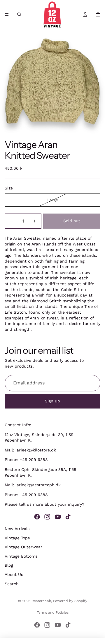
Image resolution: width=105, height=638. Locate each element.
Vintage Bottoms (21, 556)
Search (12, 583)
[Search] (19, 14)
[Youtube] (57, 516)
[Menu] (6, 14)
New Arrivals (17, 528)
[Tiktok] (67, 516)
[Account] (85, 14)
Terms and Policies (53, 612)
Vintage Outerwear (23, 547)
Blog (9, 565)
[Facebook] (37, 516)
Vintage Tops (17, 537)
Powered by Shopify (70, 601)
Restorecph (41, 601)
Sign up (52, 401)
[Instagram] (47, 516)
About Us (14, 574)
